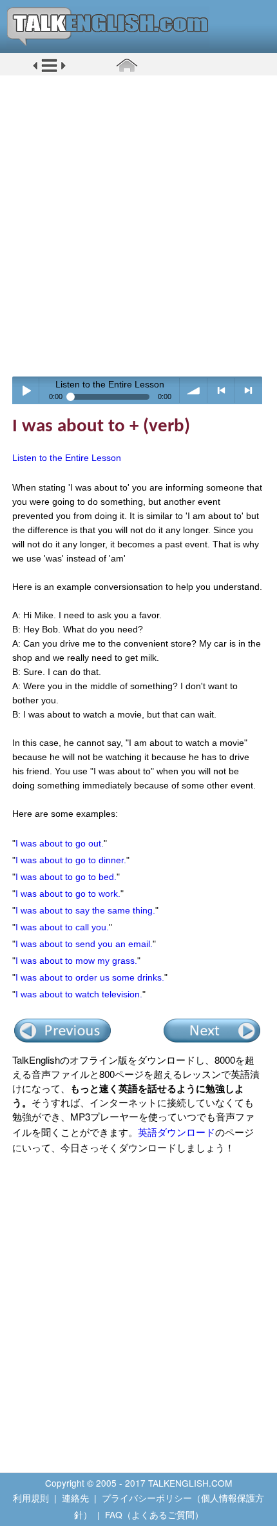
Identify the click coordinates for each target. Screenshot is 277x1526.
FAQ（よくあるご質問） (154, 1514)
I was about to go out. (59, 843)
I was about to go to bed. (66, 877)
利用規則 (31, 1497)
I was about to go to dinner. (70, 860)
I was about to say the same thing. (85, 910)
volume (193, 390)
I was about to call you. (62, 927)
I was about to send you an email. (84, 944)
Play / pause (26, 390)
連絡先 (75, 1497)
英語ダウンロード (176, 1132)
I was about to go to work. (67, 893)
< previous (221, 390)
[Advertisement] (138, 225)
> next (248, 390)
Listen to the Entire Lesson (66, 458)
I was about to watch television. (78, 994)
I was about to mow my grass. (76, 960)
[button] (49, 70)
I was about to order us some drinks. (89, 977)
